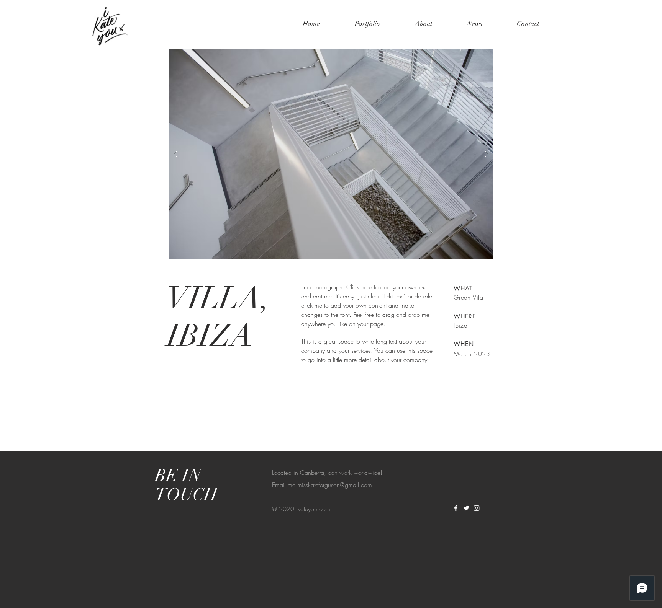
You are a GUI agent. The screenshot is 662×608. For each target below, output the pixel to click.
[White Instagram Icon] (476, 508)
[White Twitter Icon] (466, 508)
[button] (331, 154)
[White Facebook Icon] (456, 508)
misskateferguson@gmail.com (334, 485)
